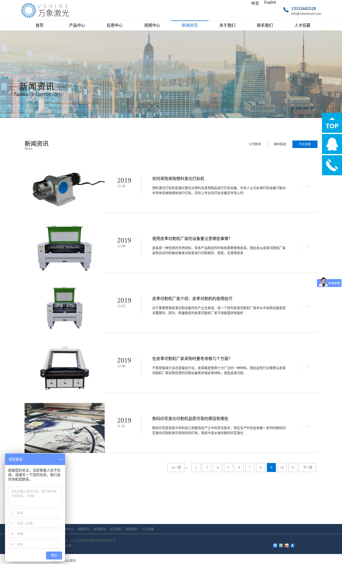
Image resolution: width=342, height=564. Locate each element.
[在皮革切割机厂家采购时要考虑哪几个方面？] (65, 345)
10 (282, 467)
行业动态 (61, 112)
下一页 (307, 467)
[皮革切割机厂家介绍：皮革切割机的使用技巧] (65, 285)
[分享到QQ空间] (281, 546)
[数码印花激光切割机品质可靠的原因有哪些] (65, 405)
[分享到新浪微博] (287, 546)
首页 (40, 25)
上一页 (176, 467)
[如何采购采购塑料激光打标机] (65, 165)
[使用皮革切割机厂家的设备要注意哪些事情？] (65, 225)
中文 (255, 3)
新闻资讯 (43, 112)
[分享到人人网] (292, 546)
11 (293, 467)
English (270, 2)
